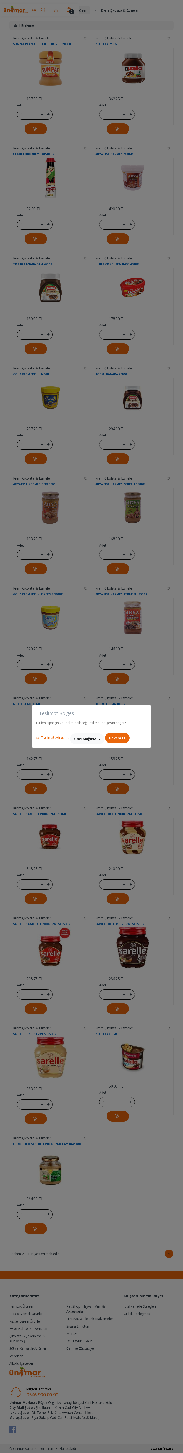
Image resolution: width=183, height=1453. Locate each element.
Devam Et (117, 738)
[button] (87, 738)
